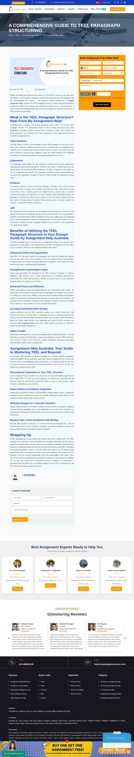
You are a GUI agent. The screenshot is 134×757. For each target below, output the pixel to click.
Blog (93, 9)
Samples (71, 9)
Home (31, 9)
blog (17, 35)
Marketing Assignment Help (110, 698)
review (100, 9)
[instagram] (118, 2)
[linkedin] (124, 2)
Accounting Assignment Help (110, 686)
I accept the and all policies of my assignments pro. (102, 99)
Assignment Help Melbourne (20, 681)
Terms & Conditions (96, 98)
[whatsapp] (121, 2)
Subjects (61, 9)
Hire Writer (17, 589)
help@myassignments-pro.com (64, 2)
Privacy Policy (76, 681)
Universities (49, 9)
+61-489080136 (26, 664)
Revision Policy (76, 694)
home (11, 35)
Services (38, 9)
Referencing (83, 9)
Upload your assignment (88, 77)
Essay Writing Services (19, 694)
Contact (43, 698)
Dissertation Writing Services (20, 690)
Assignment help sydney (19, 686)
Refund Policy (75, 686)
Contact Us (106, 2)
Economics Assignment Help (110, 681)
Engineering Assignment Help (111, 694)
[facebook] (114, 2)
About (43, 686)
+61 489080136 (40, 2)
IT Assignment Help (107, 690)
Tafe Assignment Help (18, 698)
